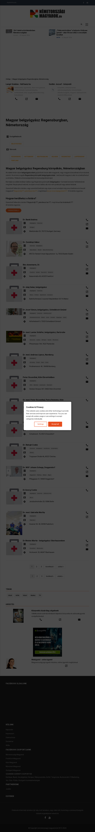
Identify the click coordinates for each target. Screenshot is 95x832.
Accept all (55, 424)
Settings (41, 424)
